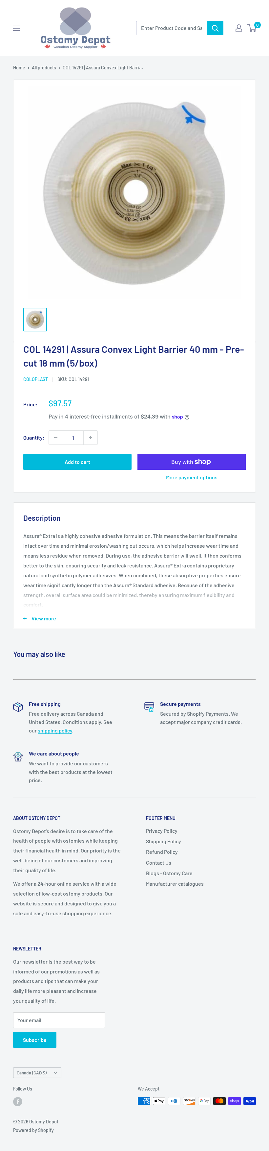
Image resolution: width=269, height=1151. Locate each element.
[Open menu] (16, 28)
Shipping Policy (163, 841)
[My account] (239, 28)
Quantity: (34, 437)
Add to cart (77, 462)
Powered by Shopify (33, 1130)
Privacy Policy (161, 830)
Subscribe (35, 1040)
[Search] (215, 28)
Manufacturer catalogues (175, 883)
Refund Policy (162, 852)
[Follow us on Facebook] (17, 1101)
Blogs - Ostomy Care (169, 873)
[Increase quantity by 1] (90, 437)
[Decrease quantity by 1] (56, 437)
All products (44, 67)
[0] (252, 28)
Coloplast (35, 379)
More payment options (191, 477)
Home (19, 67)
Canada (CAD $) (32, 1072)
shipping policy (55, 730)
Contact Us (158, 862)
